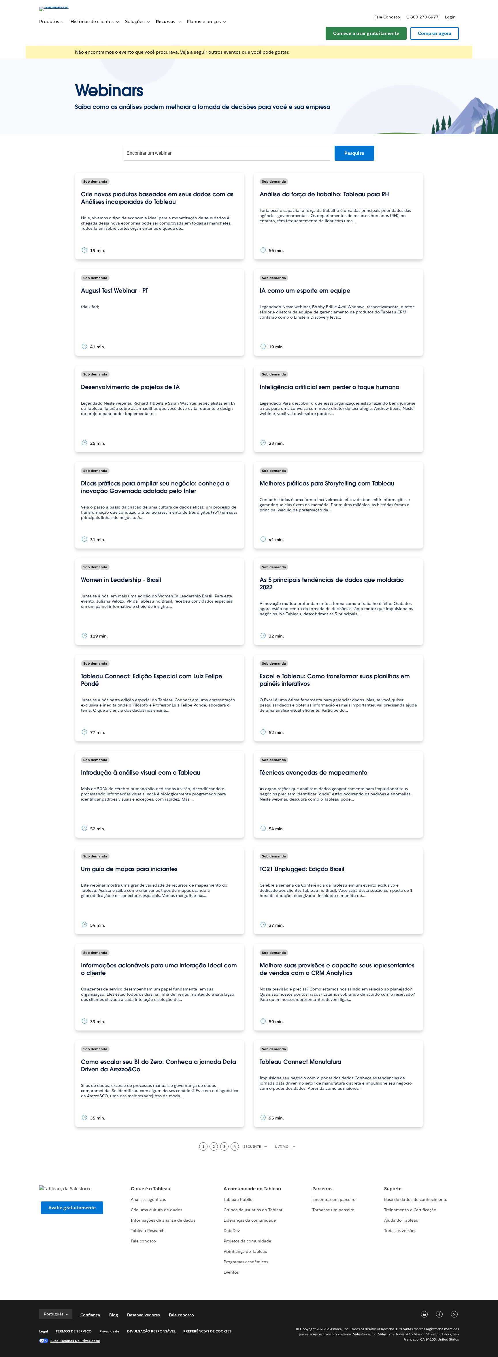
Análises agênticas (148, 1199)
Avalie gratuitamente (72, 1208)
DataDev (232, 1230)
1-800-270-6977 (423, 17)
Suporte (392, 1189)
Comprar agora (435, 33)
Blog (113, 1314)
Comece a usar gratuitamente (366, 33)
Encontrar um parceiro (334, 1199)
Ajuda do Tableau (401, 1220)
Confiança (90, 1314)
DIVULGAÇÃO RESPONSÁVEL (151, 1331)
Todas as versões (400, 1230)
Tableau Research (148, 1230)
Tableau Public (238, 1199)
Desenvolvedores (143, 1314)
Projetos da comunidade (247, 1241)
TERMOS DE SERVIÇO (74, 1331)
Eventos (231, 1272)
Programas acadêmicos (246, 1261)
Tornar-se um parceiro (333, 1209)
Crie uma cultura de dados (156, 1209)
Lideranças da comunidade (250, 1220)
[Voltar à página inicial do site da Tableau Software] (63, 6)
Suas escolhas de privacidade (75, 1340)
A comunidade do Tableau (252, 1189)
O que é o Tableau (150, 1189)
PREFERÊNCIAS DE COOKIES (207, 1331)
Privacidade (109, 1331)
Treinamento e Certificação (410, 1209)
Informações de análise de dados (163, 1220)
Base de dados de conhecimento (416, 1199)
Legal (43, 1331)
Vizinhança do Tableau (245, 1251)
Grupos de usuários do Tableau (254, 1209)
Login (450, 17)
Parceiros (322, 1189)
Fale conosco (387, 17)
